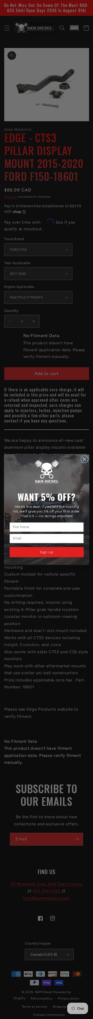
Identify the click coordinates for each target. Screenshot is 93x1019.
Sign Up (46, 552)
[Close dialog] (84, 459)
